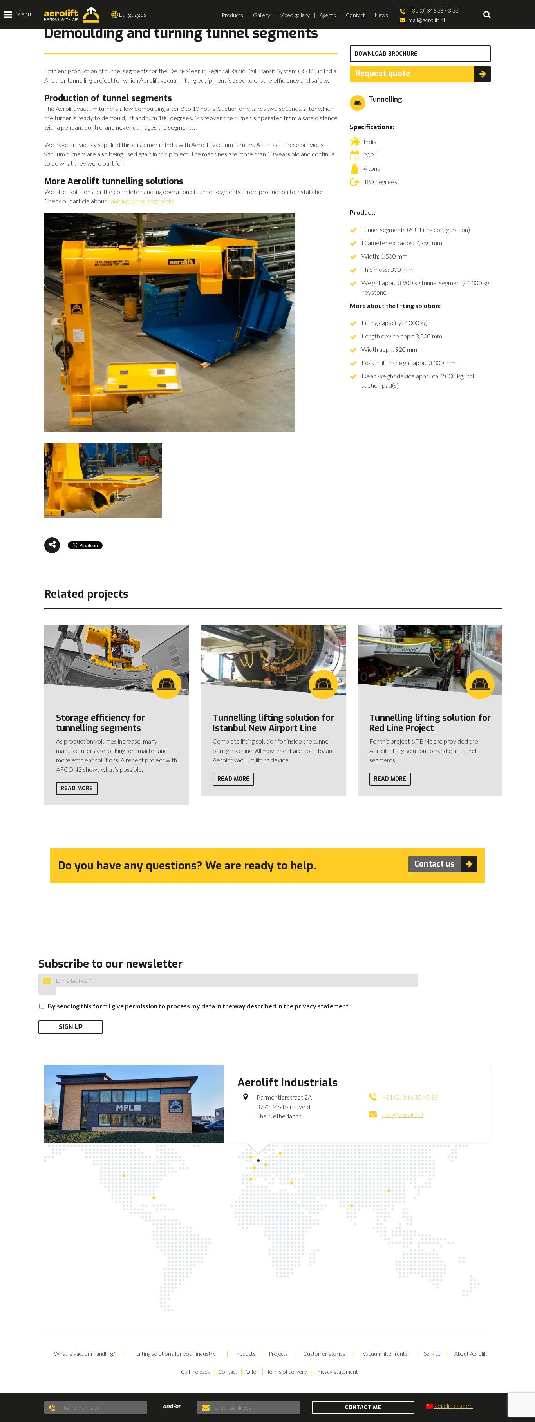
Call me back (195, 1372)
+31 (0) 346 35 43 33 (433, 10)
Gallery (261, 15)
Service (432, 1354)
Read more (77, 788)
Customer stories (324, 1354)
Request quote (383, 73)
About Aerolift (471, 1354)
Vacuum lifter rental (386, 1354)
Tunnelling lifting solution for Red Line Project (430, 723)
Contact (355, 15)
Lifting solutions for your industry (176, 1354)
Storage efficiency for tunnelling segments (100, 723)
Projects (278, 1354)
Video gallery (295, 15)
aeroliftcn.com (453, 1405)
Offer (252, 1372)
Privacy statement (336, 1372)
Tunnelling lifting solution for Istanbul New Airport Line (273, 723)
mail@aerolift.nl (426, 19)
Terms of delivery (287, 1372)
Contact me (363, 1407)
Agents (328, 15)
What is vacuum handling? (84, 1354)
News (381, 15)
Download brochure (386, 54)
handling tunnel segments (141, 200)
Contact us (434, 864)
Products (232, 15)
